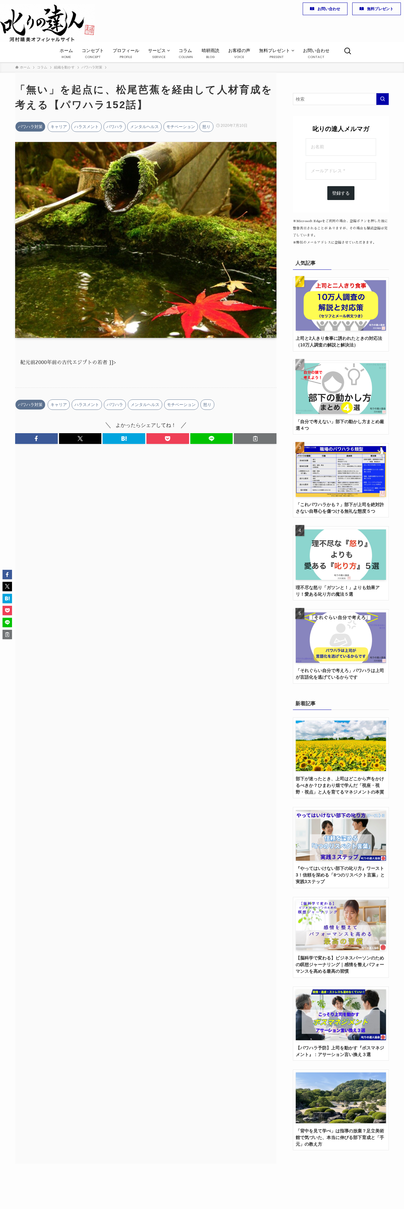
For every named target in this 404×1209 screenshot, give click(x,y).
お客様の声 (239, 53)
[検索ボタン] (347, 52)
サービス (157, 53)
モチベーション (180, 126)
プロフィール (126, 53)
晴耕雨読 (210, 53)
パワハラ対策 (30, 126)
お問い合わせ (329, 9)
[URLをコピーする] (255, 438)
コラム (186, 53)
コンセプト (93, 53)
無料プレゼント (380, 9)
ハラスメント (86, 126)
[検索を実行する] (382, 99)
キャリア (58, 126)
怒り (206, 126)
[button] (36, 438)
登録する (341, 193)
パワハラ (114, 126)
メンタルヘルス (144, 126)
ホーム (66, 53)
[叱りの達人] (47, 23)
